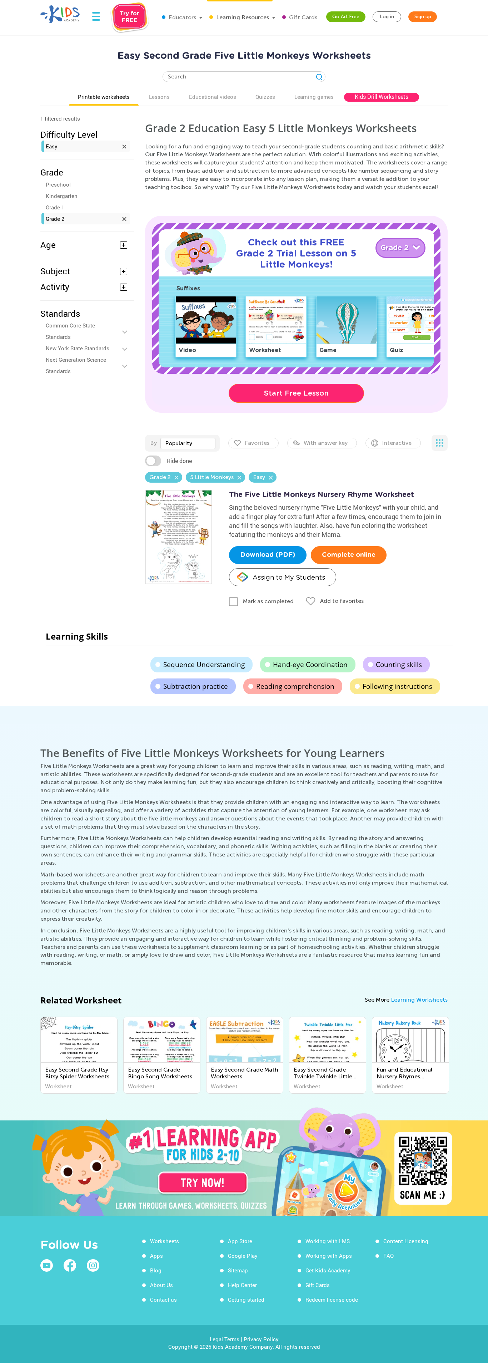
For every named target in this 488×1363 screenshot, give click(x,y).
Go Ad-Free (345, 17)
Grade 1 (55, 207)
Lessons (159, 96)
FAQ (388, 1255)
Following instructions (397, 686)
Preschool (58, 184)
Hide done (179, 461)
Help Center (242, 1284)
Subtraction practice (195, 686)
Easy (52, 146)
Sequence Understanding (204, 664)
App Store (240, 1241)
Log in (387, 17)
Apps (156, 1255)
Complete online (348, 555)
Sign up (422, 17)
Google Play (243, 1255)
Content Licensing (405, 1241)
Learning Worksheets (419, 999)
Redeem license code (331, 1299)
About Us (161, 1284)
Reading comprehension (295, 686)
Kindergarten (62, 195)
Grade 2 (55, 218)
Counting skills (399, 664)
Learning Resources (242, 17)
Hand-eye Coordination (310, 664)
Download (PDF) (267, 555)
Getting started (246, 1299)
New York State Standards (77, 348)
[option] (79, 1055)
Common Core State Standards (70, 331)
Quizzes (265, 96)
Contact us (163, 1299)
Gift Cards (302, 17)
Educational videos (212, 96)
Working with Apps (328, 1255)
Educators (181, 17)
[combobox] (187, 443)
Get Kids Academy (327, 1270)
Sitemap (238, 1270)
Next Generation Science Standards (76, 365)
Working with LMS (327, 1241)
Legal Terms (224, 1339)
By (153, 442)
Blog (155, 1270)
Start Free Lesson (296, 393)
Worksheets (164, 1241)
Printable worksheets (104, 96)
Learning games (314, 96)
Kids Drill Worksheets (381, 97)
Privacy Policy (261, 1339)
